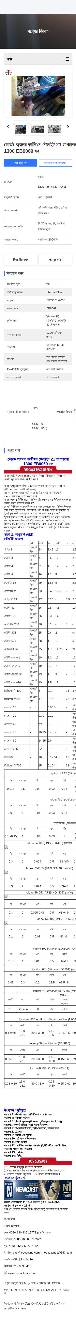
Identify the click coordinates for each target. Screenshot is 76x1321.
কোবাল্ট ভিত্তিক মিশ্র (15, 1308)
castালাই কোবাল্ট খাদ (51, 1303)
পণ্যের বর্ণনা (55, 259)
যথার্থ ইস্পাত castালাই (24, 1303)
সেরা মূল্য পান (20, 163)
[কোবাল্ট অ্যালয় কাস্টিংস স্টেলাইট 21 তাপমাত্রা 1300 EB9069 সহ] (38, 93)
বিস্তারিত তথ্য (20, 259)
